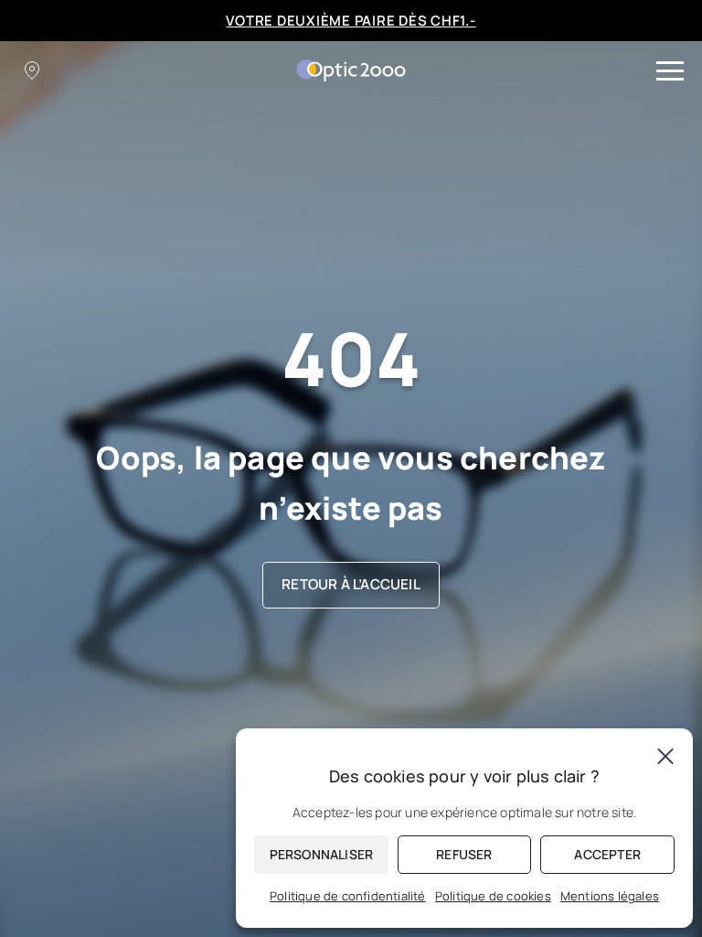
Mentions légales (609, 896)
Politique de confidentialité (348, 896)
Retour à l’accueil (351, 584)
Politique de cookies (493, 896)
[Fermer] (665, 756)
